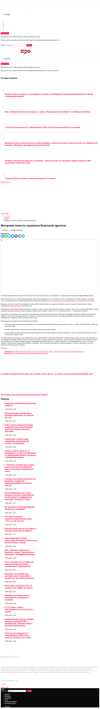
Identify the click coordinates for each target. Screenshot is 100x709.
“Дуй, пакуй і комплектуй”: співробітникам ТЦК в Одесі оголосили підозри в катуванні (42, 127)
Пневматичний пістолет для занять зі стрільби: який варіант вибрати (20, 529)
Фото (6, 26)
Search (29, 45)
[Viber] (16, 236)
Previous (3, 182)
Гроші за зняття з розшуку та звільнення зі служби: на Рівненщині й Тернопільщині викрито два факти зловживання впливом (20, 454)
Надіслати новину (11, 28)
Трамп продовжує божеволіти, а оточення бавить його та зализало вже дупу (19, 415)
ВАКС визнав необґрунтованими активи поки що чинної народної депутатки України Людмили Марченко (19, 428)
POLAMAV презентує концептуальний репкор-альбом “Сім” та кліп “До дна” (18, 518)
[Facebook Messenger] (12, 236)
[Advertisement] (50, 197)
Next (8, 182)
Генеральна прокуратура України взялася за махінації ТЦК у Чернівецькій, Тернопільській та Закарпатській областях (19, 622)
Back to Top (4, 687)
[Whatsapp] (6, 236)
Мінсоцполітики (16, 306)
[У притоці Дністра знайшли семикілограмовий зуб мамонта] (52, 170)
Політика (8, 23)
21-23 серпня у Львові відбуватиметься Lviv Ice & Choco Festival (19, 609)
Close (2, 689)
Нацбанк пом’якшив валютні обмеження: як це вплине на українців (17, 597)
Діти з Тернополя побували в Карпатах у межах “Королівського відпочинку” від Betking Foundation (47, 112)
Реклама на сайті (10, 30)
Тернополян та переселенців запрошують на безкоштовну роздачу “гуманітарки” (17, 441)
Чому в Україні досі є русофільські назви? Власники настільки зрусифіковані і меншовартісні (19, 564)
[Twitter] (23, 236)
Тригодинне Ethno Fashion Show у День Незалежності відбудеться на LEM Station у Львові (21, 540)
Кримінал (8, 24)
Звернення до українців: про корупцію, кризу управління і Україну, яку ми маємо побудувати (19, 576)
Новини (7, 21)
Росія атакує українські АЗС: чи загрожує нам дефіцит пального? (19, 587)
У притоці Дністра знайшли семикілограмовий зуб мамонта (30, 178)
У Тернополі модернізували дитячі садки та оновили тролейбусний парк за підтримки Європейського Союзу (19, 468)
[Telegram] (19, 236)
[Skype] (9, 236)
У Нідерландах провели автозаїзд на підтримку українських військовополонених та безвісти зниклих (20, 482)
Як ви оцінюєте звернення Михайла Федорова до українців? (20, 508)
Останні (7, 14)
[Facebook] (2, 236)
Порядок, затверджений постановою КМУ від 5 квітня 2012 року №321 (71, 301)
